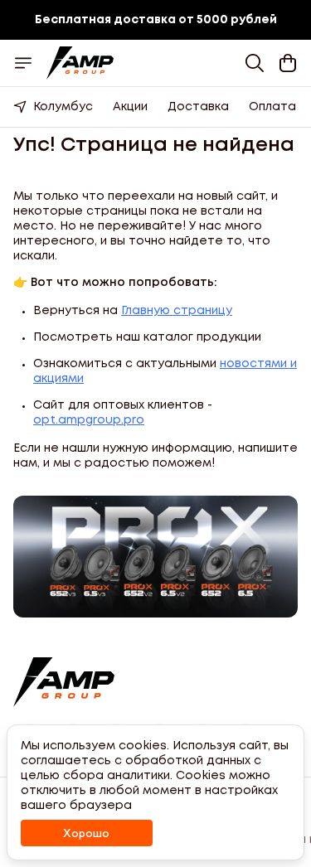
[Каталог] (23, 63)
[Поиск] (255, 63)
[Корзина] (288, 63)
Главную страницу (176, 311)
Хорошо (86, 833)
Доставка (198, 107)
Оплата (272, 107)
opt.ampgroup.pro (88, 420)
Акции (130, 107)
